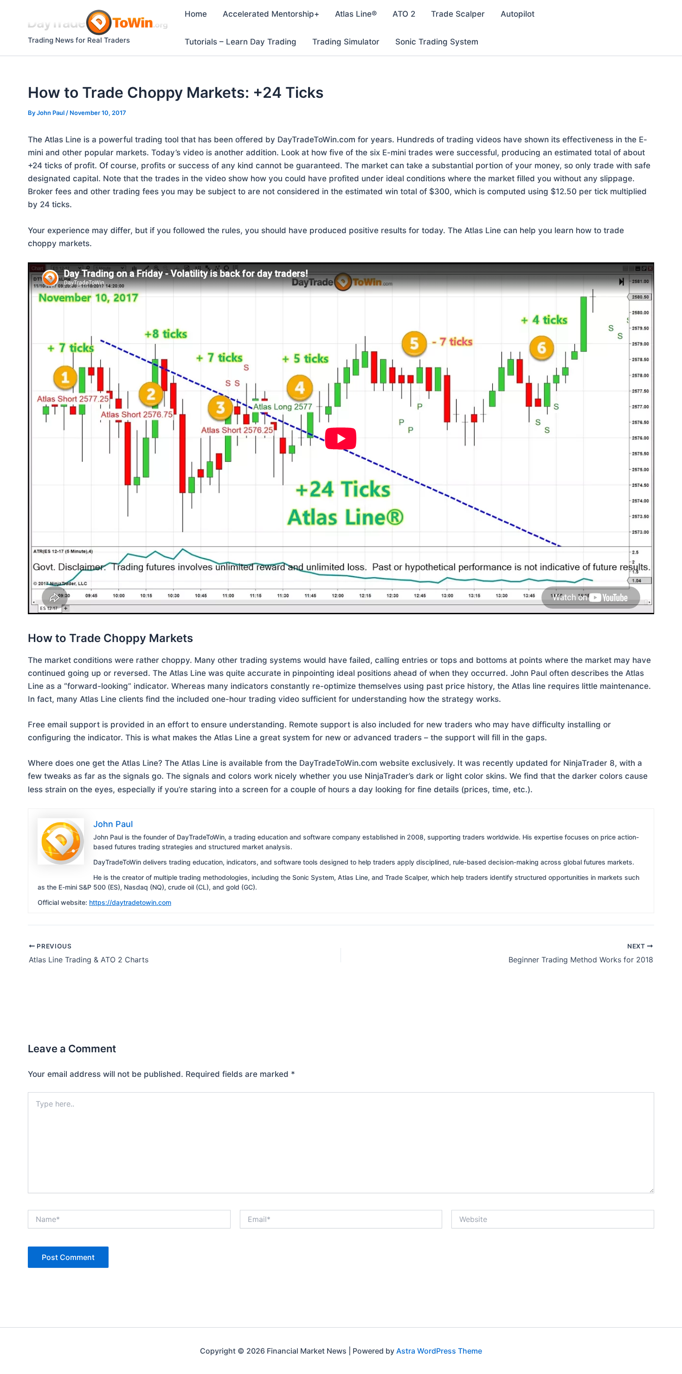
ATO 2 (403, 14)
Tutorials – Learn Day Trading (240, 41)
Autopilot (517, 14)
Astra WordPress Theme (439, 1350)
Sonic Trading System (436, 41)
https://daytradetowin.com (130, 902)
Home (196, 14)
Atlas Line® (356, 14)
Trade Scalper (458, 14)
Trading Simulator (346, 41)
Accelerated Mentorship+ (271, 14)
